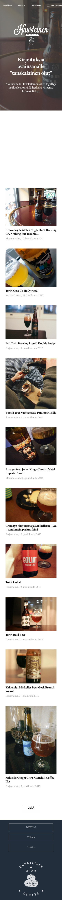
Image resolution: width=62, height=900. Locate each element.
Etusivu (7, 6)
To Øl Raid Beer (15, 635)
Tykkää (31, 837)
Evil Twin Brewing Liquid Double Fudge (30, 343)
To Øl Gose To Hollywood (21, 290)
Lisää (31, 808)
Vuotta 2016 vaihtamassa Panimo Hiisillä (31, 413)
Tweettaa (31, 827)
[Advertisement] (31, 147)
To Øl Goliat (13, 582)
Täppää (31, 848)
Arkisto (36, 6)
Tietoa (21, 6)
